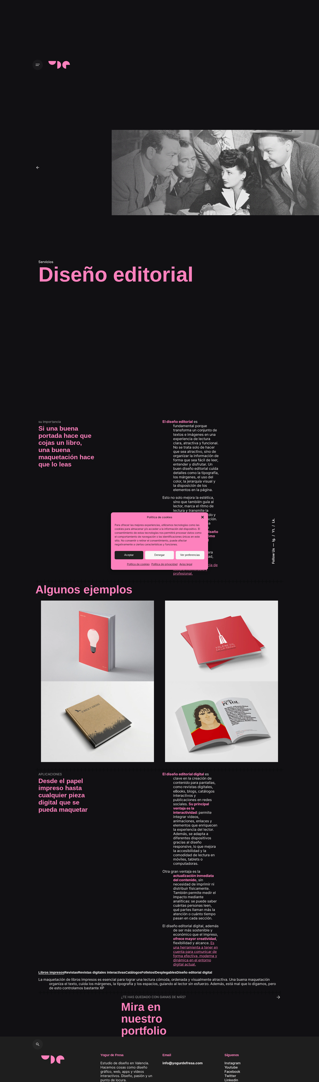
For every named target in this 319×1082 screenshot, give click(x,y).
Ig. (273, 539)
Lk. (273, 520)
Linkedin (231, 1080)
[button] (202, 517)
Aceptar (129, 555)
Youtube (231, 1067)
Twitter (230, 1076)
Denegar (159, 555)
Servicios (45, 262)
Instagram (232, 1063)
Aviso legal (185, 564)
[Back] (37, 167)
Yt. (273, 530)
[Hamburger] (37, 65)
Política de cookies (138, 564)
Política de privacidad (164, 564)
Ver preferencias (190, 555)
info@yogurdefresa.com (182, 1063)
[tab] (51, 972)
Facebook (232, 1071)
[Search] (37, 1044)
